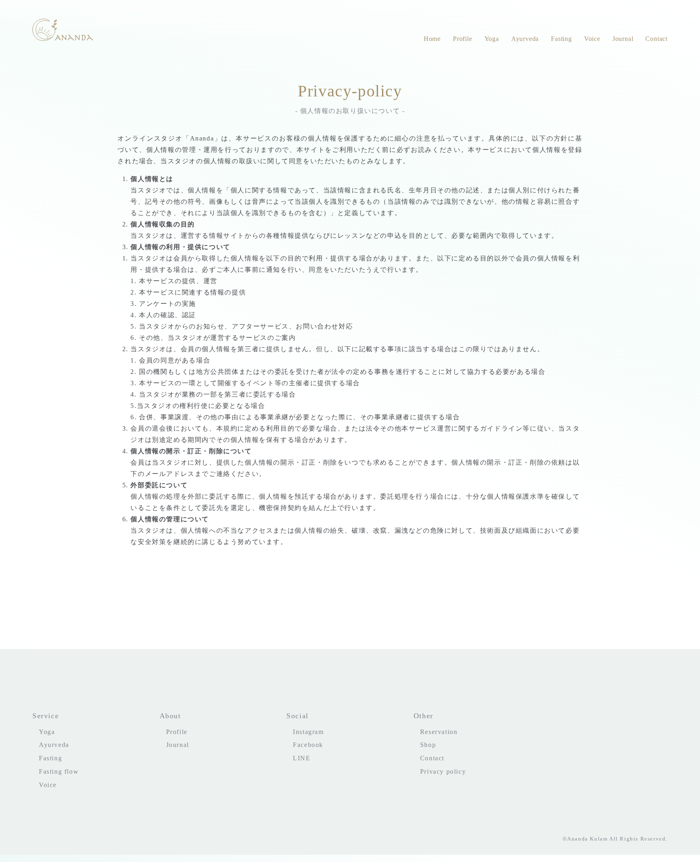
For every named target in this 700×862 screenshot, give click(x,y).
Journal (623, 38)
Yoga (491, 38)
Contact (656, 38)
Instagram (308, 731)
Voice (592, 38)
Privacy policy (443, 771)
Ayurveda (525, 38)
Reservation (439, 731)
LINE (301, 758)
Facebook (308, 744)
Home (432, 38)
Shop (428, 744)
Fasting (561, 38)
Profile (462, 38)
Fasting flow (59, 771)
